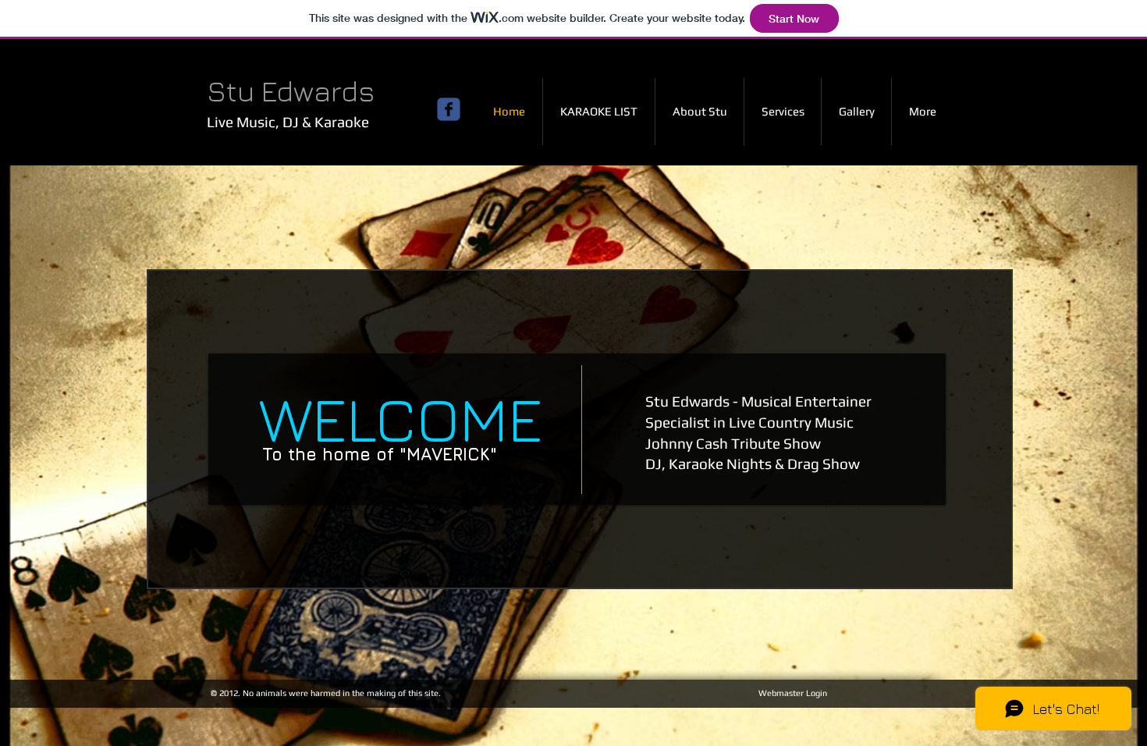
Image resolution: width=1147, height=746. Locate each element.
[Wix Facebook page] (448, 109)
